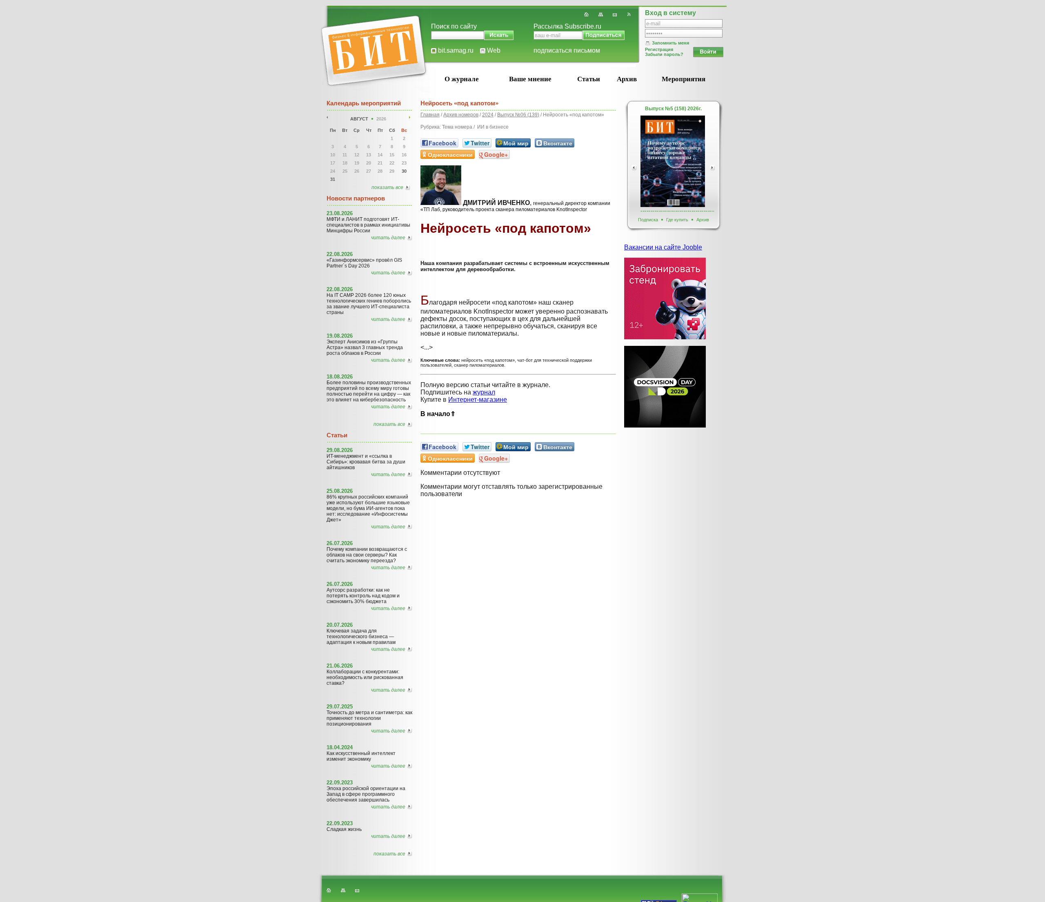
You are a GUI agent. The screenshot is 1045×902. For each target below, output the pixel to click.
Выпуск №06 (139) (518, 115)
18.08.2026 (340, 377)
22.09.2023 (340, 783)
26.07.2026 (340, 543)
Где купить (677, 219)
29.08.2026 (340, 450)
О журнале (462, 79)
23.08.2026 (340, 213)
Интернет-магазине (477, 399)
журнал (484, 392)
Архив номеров (460, 115)
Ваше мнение (530, 79)
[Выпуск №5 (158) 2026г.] (672, 161)
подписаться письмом (567, 50)
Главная (430, 115)
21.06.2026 (340, 666)
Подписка (648, 219)
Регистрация (659, 49)
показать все (387, 187)
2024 (488, 115)
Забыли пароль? (664, 54)
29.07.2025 (340, 707)
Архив (627, 79)
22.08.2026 (340, 254)
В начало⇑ (438, 413)
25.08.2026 (340, 491)
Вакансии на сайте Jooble (663, 247)
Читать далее (388, 238)
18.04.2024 (340, 747)
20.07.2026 (340, 625)
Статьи (588, 79)
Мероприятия (683, 79)
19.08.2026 (340, 336)
